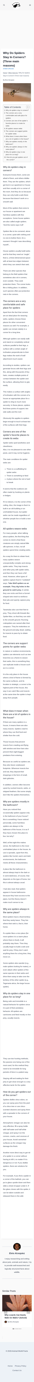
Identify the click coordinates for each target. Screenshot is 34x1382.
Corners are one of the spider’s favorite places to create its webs (17, 123)
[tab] (13, 1328)
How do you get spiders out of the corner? (17, 158)
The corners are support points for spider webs (16, 132)
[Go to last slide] (5, 1311)
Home (10, 1366)
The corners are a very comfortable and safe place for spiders (16, 115)
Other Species (8, 68)
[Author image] (6, 1322)
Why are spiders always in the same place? (16, 148)
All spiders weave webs (14, 128)
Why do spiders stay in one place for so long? (15, 153)
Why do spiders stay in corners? (17, 110)
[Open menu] (30, 5)
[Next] (28, 1311)
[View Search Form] (4, 5)
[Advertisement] (17, 28)
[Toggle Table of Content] (27, 107)
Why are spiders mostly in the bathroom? (16, 143)
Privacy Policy (20, 1366)
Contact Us (17, 1370)
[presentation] (17, 1303)
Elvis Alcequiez (9, 80)
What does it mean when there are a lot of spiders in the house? (17, 137)
